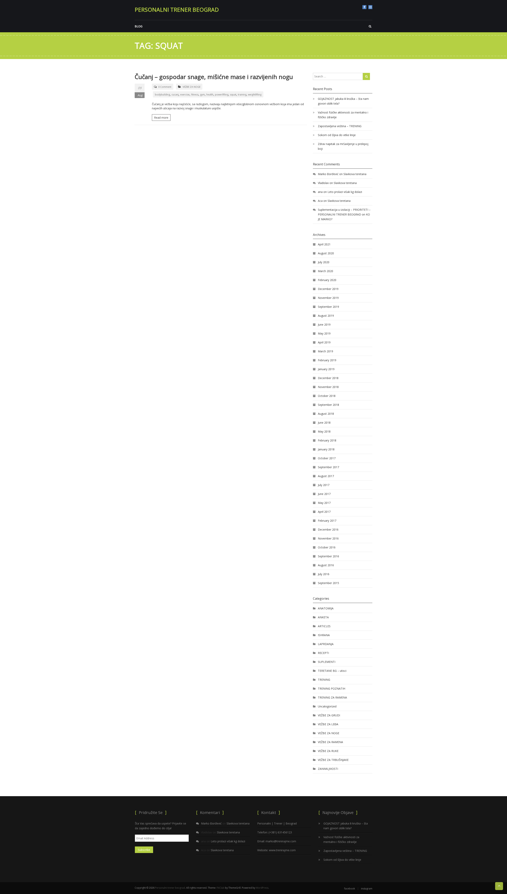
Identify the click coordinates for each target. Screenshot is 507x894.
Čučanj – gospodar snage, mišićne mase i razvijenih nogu (214, 77)
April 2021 (324, 244)
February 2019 (327, 360)
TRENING (324, 679)
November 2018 (328, 387)
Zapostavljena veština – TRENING (339, 126)
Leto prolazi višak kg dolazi (345, 192)
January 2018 (326, 449)
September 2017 (328, 467)
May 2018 (324, 431)
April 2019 (324, 342)
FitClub (220, 887)
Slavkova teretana (354, 174)
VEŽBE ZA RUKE (328, 751)
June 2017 (324, 494)
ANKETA (323, 617)
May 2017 (324, 503)
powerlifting (221, 94)
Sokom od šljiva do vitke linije (337, 135)
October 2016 (326, 547)
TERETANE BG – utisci (332, 671)
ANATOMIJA (326, 608)
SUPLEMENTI (326, 662)
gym (202, 94)
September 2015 (328, 583)
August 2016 (326, 565)
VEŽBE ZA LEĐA (328, 724)
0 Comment (164, 87)
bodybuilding (162, 94)
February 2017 (327, 520)
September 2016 (328, 556)
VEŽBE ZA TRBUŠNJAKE (333, 760)
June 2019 (324, 324)
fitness (194, 94)
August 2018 (326, 414)
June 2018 (324, 422)
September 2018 (328, 405)
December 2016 (328, 529)
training (242, 94)
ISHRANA (324, 635)
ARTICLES (324, 626)
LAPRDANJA (326, 644)
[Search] (366, 76)
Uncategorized (327, 706)
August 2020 (326, 253)
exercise (185, 94)
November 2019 (328, 298)
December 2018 (328, 378)
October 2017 (326, 458)
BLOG (138, 26)
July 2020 (323, 262)
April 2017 (324, 512)
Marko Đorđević (328, 174)
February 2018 (327, 440)
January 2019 (326, 369)
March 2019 (325, 351)
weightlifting (254, 94)
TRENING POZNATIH (331, 688)
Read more (161, 117)
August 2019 (326, 315)
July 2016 (323, 574)
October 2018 (326, 396)
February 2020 (327, 280)
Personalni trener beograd (177, 9)
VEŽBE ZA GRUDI (329, 715)
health (209, 94)
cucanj (175, 94)
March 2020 (325, 271)
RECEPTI (323, 653)
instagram (370, 7)
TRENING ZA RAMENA (332, 697)
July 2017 (323, 485)
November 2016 (328, 538)
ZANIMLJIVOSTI (328, 769)
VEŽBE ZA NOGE (191, 87)
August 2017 (326, 476)
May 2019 (324, 333)
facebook (364, 7)
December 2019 (328, 289)
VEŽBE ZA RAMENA (330, 742)
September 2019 (328, 307)
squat (233, 94)
